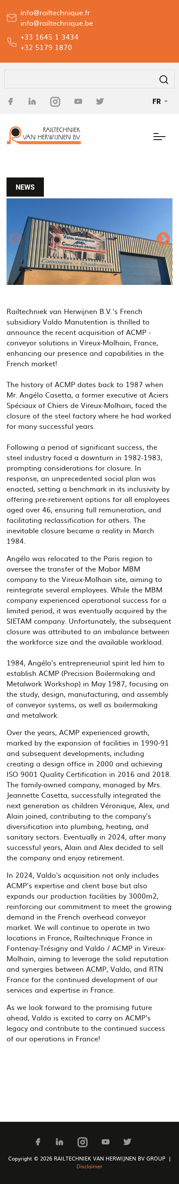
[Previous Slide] (16, 241)
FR (157, 101)
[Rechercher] (163, 78)
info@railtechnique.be (56, 22)
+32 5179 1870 (46, 47)
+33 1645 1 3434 (49, 36)
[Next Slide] (163, 241)
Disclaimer (89, 1166)
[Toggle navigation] (159, 135)
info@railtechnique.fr (55, 12)
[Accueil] (44, 135)
